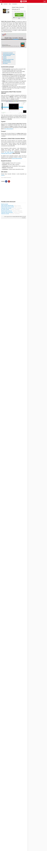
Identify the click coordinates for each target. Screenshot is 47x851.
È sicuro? (5, 58)
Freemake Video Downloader (7, 212)
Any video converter (5, 209)
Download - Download (17, 212)
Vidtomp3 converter (5, 213)
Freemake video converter (6, 208)
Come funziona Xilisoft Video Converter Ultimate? (9, 55)
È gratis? (4, 56)
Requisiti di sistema (7, 61)
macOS (2, 175)
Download (20, 14)
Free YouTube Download (17, 158)
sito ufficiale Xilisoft (9, 128)
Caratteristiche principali (8, 52)
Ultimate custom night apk (6, 210)
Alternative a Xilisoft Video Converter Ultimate (8, 60)
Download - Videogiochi (17, 210)
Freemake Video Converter (6, 153)
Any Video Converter (9, 152)
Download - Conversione (17, 208)
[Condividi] (6, 181)
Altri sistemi (5, 63)
